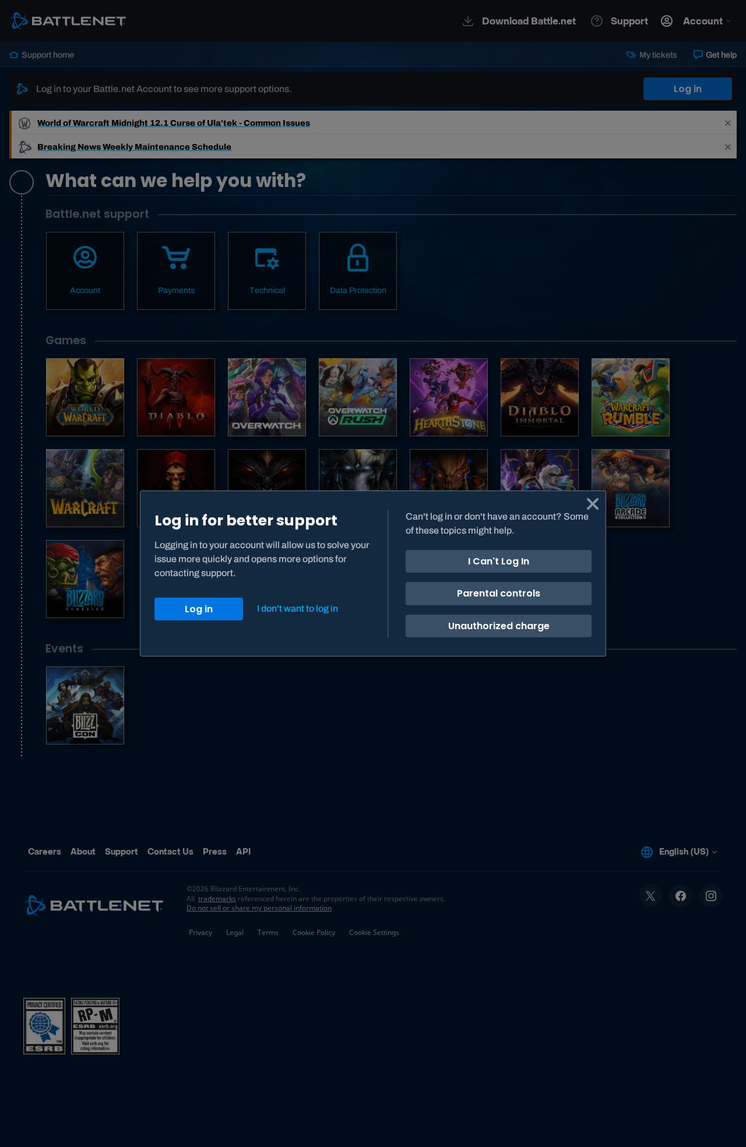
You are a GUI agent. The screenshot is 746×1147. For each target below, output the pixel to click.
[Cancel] (593, 504)
